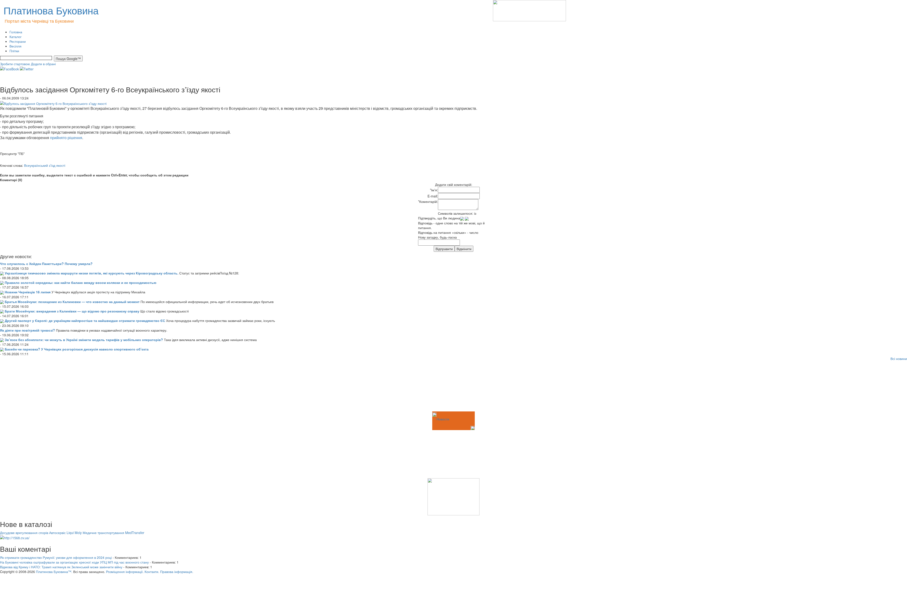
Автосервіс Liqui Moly (65, 532)
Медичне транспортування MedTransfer (113, 532)
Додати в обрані (43, 63)
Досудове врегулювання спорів (24, 532)
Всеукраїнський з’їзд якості (44, 165)
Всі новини (898, 358)
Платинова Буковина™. (54, 571)
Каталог (15, 36)
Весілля (15, 46)
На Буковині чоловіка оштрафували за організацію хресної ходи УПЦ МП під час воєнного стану (74, 562)
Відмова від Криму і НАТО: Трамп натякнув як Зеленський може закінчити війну (61, 566)
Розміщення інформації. (125, 571)
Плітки (14, 50)
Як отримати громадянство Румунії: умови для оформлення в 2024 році (56, 557)
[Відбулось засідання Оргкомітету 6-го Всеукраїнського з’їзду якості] (53, 102)
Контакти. (152, 571)
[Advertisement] (23, 386)
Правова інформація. (176, 571)
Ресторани (17, 41)
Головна (15, 32)
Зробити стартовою (15, 63)
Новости (442, 419)
